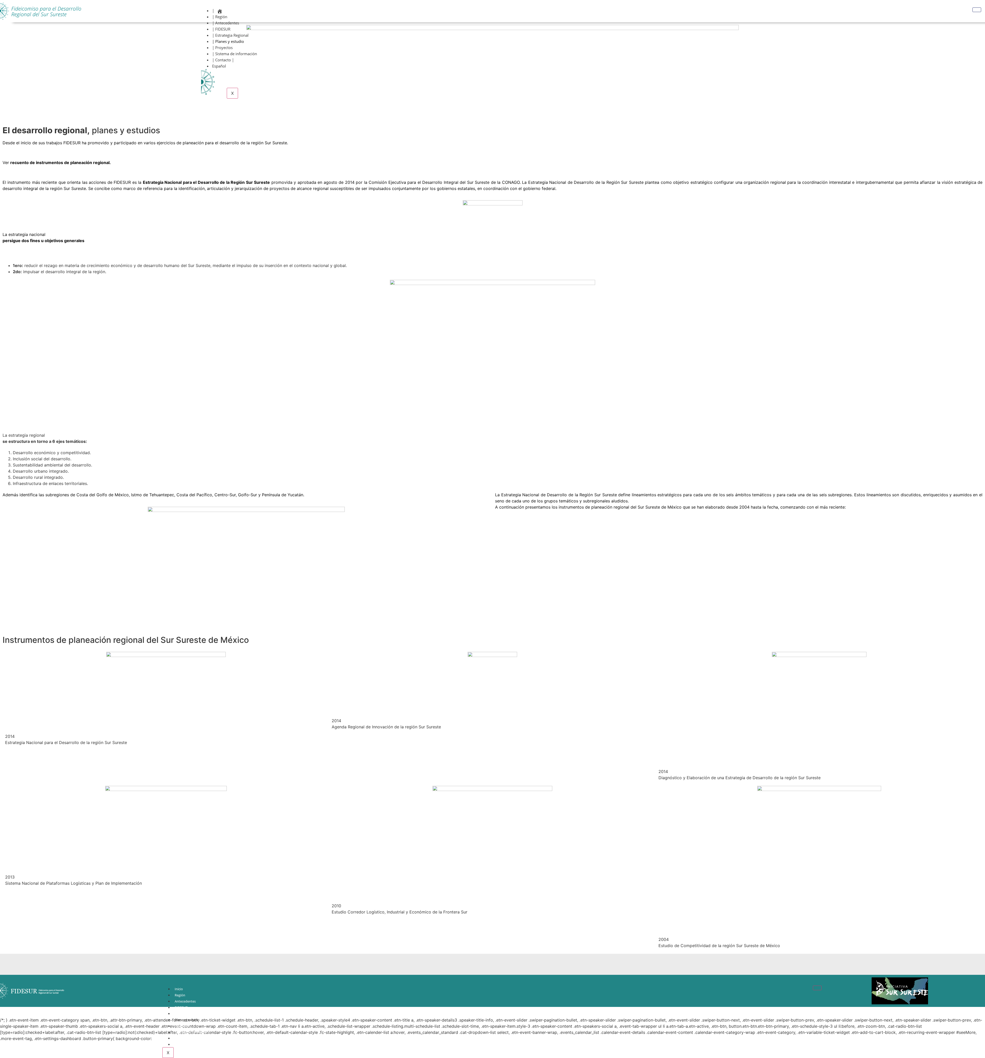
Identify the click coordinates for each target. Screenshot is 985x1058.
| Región (219, 16)
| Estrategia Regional (230, 35)
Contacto (182, 1038)
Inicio (179, 989)
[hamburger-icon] (976, 9)
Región (180, 995)
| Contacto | (223, 59)
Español (219, 66)
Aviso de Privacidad (189, 1044)
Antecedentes (185, 1001)
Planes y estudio (187, 1019)
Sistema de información (193, 1032)
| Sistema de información (234, 53)
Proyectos (182, 1026)
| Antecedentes (225, 22)
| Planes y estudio (228, 41)
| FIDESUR (221, 29)
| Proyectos (222, 47)
